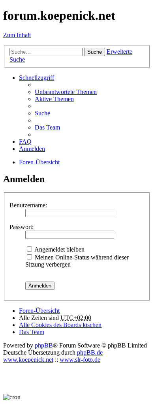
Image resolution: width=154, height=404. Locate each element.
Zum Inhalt (17, 35)
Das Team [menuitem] (47, 127)
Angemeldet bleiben (59, 249)
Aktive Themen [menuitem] (54, 99)
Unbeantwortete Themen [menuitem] (66, 91)
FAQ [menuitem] (25, 141)
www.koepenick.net (28, 359)
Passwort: (21, 227)
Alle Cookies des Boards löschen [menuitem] (60, 324)
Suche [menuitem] (42, 113)
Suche (94, 52)
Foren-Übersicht (39, 310)
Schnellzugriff (36, 77)
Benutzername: (28, 205)
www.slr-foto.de (80, 359)
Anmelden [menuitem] (32, 148)
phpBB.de (90, 352)
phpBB (44, 345)
